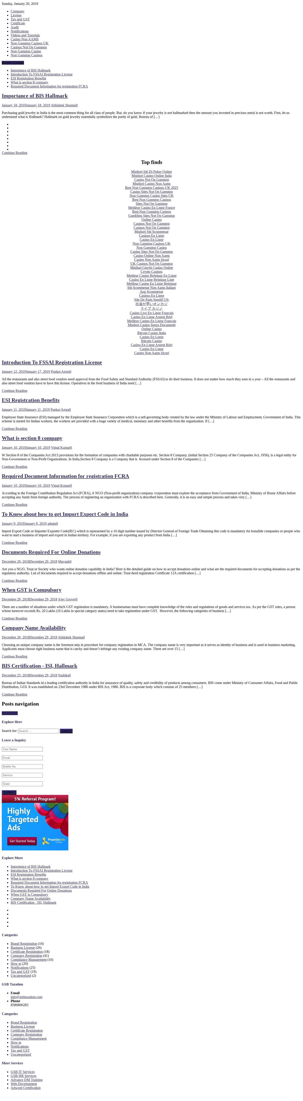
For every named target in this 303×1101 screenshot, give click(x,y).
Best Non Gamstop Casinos (151, 199)
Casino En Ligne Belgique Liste (151, 279)
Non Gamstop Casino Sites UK (152, 195)
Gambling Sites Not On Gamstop (151, 215)
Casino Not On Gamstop (151, 180)
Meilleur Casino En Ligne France (151, 207)
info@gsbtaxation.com (26, 997)
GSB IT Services (23, 1072)
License (16, 15)
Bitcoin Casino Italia (151, 333)
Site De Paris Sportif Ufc (151, 299)
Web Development (24, 1084)
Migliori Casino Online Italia (152, 176)
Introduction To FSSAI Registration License (42, 74)
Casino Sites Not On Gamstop (151, 191)
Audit (15, 27)
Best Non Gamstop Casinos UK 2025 (151, 187)
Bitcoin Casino (151, 341)
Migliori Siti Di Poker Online (151, 172)
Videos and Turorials (25, 35)
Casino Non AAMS (25, 39)
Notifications (20, 31)
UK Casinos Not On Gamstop (151, 263)
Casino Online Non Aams (152, 255)
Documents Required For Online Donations (51, 552)
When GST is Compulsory (31, 590)
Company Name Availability (34, 628)
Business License (23, 947)
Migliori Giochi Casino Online (151, 267)
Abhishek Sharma (63, 105)
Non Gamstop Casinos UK (30, 43)
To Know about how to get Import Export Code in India (65, 514)
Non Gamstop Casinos (26, 55)
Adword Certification (26, 1088)
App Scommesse (151, 291)
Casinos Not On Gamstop (29, 47)
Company (17, 11)
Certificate (18, 23)
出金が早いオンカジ (151, 304)
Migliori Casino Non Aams (152, 183)
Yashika (63, 675)
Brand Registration (24, 943)
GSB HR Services (23, 1076)
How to (16, 963)
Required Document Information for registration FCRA (49, 86)
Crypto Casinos (151, 271)
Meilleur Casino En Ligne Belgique (152, 283)
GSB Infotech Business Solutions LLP (47, 1095)
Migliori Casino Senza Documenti (151, 325)
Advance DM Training (27, 1080)
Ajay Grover (67, 599)
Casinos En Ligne (151, 235)
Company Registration (26, 955)
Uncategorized (21, 975)
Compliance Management (29, 959)
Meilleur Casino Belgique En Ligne (152, 275)
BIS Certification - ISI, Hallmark (39, 666)
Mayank (64, 561)
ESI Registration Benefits (28, 78)
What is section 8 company (29, 82)
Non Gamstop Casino (26, 51)
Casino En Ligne (151, 239)
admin (51, 523)
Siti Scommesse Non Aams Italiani (151, 287)
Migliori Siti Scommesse (151, 231)
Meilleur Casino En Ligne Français (151, 321)
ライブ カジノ (151, 308)
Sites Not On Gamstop (151, 203)
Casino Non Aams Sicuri (151, 259)
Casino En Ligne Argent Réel (151, 317)
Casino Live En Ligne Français (151, 313)
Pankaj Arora (60, 371)
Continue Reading (14, 153)
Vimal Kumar (60, 447)
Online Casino (152, 219)
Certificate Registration (27, 951)
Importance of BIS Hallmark (31, 70)
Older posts (10, 713)
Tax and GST (20, 19)
